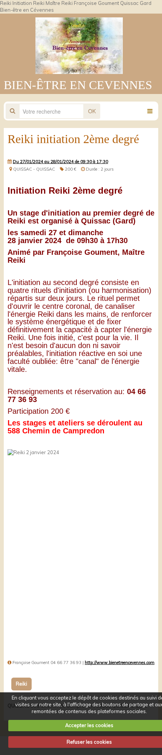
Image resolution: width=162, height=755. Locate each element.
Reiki (21, 684)
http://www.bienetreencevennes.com (119, 662)
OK (92, 111)
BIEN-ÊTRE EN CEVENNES (78, 85)
